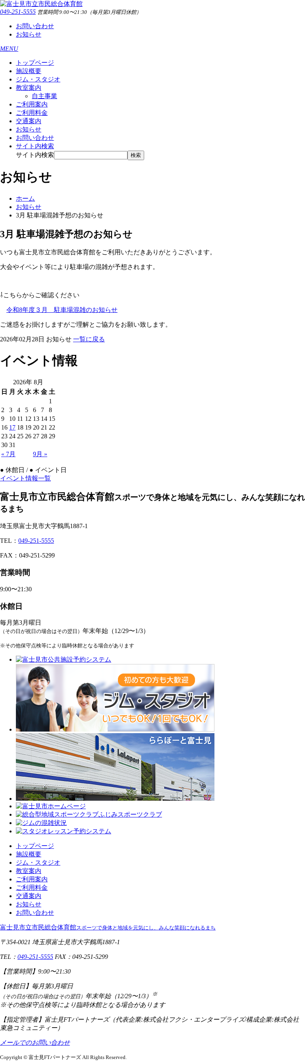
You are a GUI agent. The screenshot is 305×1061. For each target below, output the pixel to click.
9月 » (40, 454)
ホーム (25, 198)
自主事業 (44, 96)
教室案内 (28, 87)
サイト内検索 (35, 154)
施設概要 (28, 71)
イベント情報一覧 (25, 478)
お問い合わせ (35, 26)
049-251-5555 (18, 11)
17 (12, 427)
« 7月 (8, 454)
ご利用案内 (32, 104)
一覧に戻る (89, 339)
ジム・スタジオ (38, 79)
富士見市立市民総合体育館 (108, 927)
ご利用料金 (32, 112)
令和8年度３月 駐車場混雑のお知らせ (62, 309)
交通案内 (28, 121)
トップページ (35, 62)
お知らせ (28, 34)
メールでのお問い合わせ (35, 1042)
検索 (136, 155)
